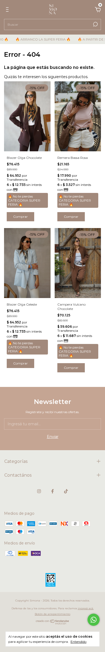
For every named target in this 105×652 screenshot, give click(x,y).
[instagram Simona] (39, 491)
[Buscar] (95, 24)
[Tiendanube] (52, 623)
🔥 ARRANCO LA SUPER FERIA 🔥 (39, 39)
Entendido (78, 642)
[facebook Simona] (52, 491)
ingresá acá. (86, 608)
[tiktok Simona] (66, 491)
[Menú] (8, 10)
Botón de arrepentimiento (52, 614)
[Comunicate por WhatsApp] (94, 620)
